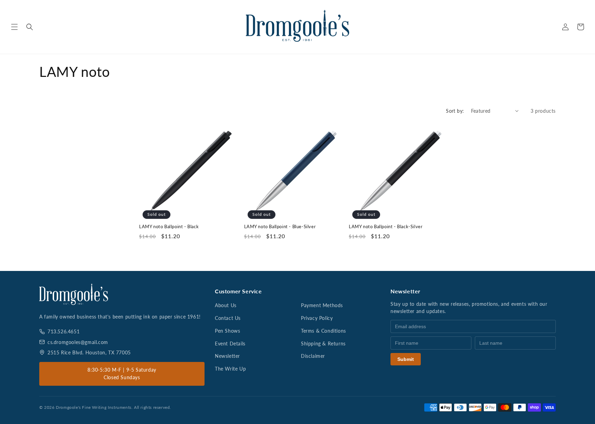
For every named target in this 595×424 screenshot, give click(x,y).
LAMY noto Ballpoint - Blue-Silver (280, 226)
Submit (405, 359)
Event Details (230, 343)
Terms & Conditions (323, 331)
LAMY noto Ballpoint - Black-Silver (385, 226)
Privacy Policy (317, 318)
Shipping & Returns (323, 343)
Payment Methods (322, 305)
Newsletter (227, 356)
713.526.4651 (64, 331)
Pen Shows (227, 331)
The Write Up (230, 369)
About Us (226, 305)
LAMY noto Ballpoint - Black (169, 226)
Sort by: (455, 111)
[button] (14, 26)
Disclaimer (313, 356)
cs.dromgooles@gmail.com (78, 342)
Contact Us (228, 318)
